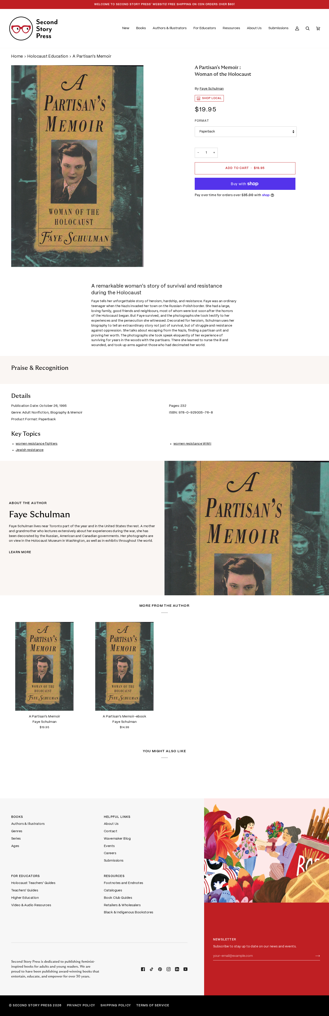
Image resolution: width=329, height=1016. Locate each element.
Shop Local (212, 98)
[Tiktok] (152, 969)
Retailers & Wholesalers (122, 905)
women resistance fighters (37, 443)
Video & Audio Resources (31, 905)
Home (17, 56)
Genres (16, 831)
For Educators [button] (25, 876)
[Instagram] (169, 969)
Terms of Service (152, 1005)
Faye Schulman (212, 88)
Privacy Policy (81, 1005)
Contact (110, 831)
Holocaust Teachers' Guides (33, 883)
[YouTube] (186, 969)
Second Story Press (32, 1005)
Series (16, 838)
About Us (111, 823)
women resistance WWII (192, 443)
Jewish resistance (29, 450)
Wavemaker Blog (117, 838)
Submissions (114, 860)
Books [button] (17, 817)
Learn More (20, 552)
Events (109, 846)
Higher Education (25, 897)
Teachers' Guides (24, 890)
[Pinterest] (160, 969)
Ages (15, 846)
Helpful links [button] (117, 817)
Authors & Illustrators (28, 823)
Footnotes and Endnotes (123, 883)
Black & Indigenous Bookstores (128, 912)
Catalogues (113, 890)
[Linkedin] (177, 969)
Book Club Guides (118, 897)
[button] (141, 28)
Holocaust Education (47, 56)
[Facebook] (143, 969)
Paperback (207, 131)
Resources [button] (114, 876)
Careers (110, 853)
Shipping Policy (115, 1005)
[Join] (314, 956)
